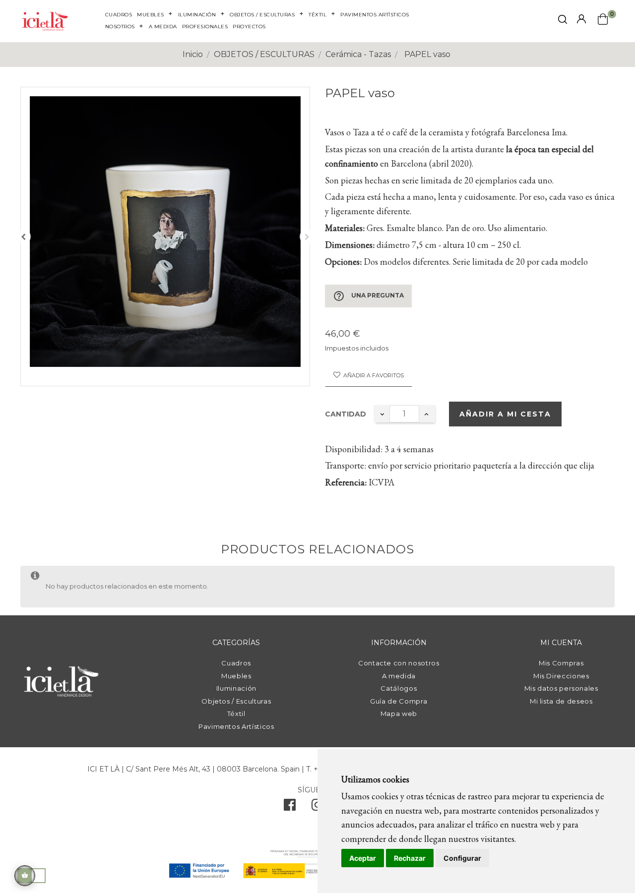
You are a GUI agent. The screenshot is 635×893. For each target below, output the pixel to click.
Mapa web (399, 713)
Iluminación (236, 688)
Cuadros (236, 663)
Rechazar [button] (410, 858)
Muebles (236, 676)
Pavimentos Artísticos (236, 726)
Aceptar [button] (362, 858)
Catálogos (399, 688)
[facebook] (290, 807)
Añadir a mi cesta (505, 414)
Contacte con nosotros (399, 663)
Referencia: (346, 482)
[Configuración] (581, 19)
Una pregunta (368, 296)
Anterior (23, 236)
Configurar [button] (462, 858)
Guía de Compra (398, 701)
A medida (399, 676)
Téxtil (236, 713)
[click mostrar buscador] (562, 21)
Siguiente (307, 236)
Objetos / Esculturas (236, 701)
